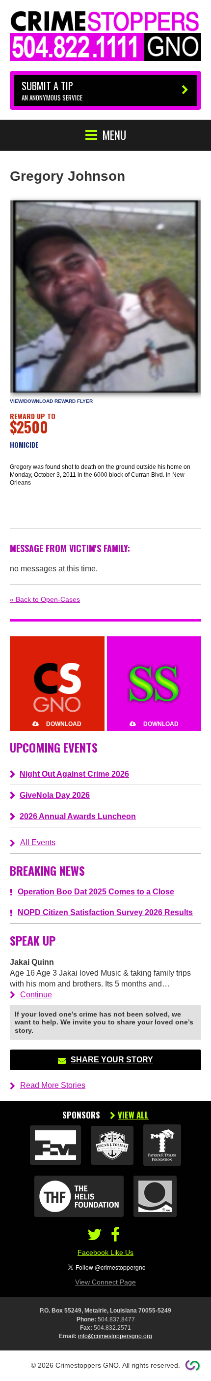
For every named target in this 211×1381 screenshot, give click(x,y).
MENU (114, 135)
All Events (37, 842)
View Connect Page (105, 1282)
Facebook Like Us (105, 1252)
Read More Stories (52, 1085)
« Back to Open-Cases (45, 599)
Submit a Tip (52, 90)
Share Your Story (112, 1059)
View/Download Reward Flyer (51, 401)
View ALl (133, 1115)
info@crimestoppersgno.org (115, 1336)
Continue (36, 994)
